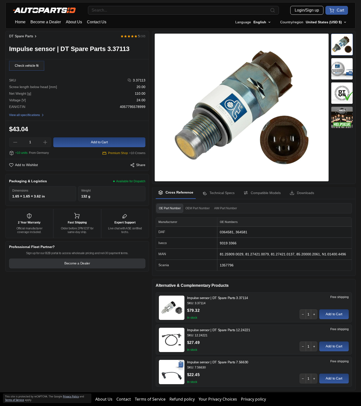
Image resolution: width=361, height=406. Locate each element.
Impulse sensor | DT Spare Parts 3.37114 (217, 298)
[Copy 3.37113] (129, 80)
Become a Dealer (45, 22)
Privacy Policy (71, 396)
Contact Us (96, 22)
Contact (123, 399)
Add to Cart (334, 314)
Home (20, 22)
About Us (74, 22)
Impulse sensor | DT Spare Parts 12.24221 (218, 330)
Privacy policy (253, 399)
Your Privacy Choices (218, 399)
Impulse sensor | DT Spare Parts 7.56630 (217, 362)
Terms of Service (150, 399)
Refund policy (182, 399)
